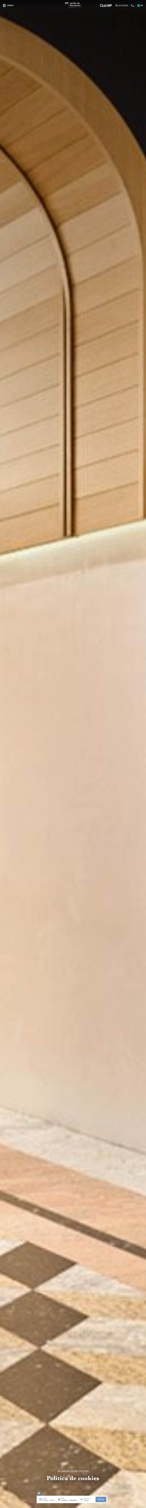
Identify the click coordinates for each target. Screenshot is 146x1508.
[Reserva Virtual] (39, 1493)
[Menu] (4, 5)
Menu (10, 5)
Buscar (101, 1499)
